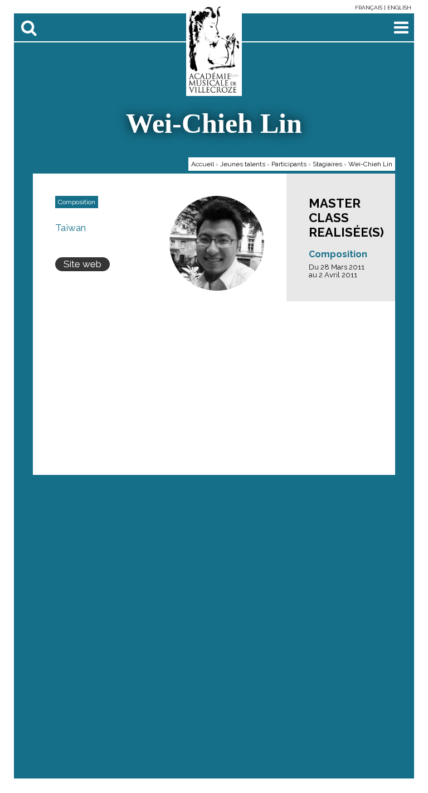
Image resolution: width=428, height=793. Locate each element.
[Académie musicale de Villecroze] (214, 49)
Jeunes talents (242, 164)
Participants (289, 164)
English (399, 7)
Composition (338, 254)
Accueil (202, 164)
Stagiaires (327, 164)
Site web (82, 264)
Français (369, 7)
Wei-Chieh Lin (370, 164)
